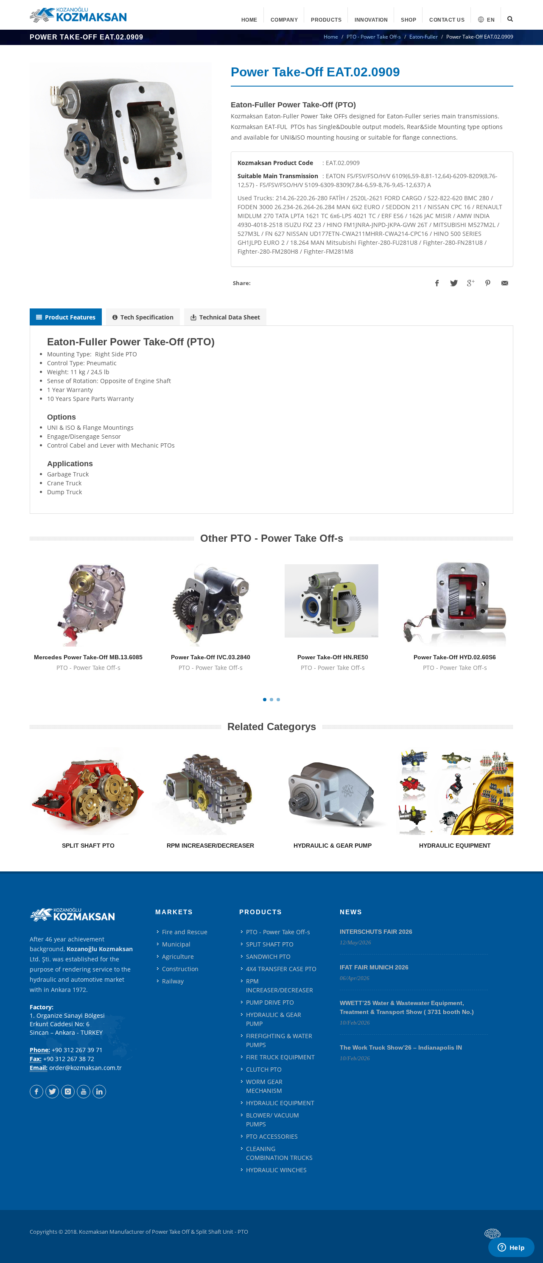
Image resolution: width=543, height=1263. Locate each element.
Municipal (176, 944)
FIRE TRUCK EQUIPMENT (280, 1057)
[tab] (66, 317)
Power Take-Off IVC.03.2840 (210, 657)
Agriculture (178, 956)
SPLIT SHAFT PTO (88, 845)
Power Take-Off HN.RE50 (332, 657)
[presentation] (66, 316)
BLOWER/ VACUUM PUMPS (272, 1119)
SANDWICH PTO (268, 956)
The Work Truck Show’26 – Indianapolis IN (401, 1047)
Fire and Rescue (184, 932)
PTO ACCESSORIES (272, 1136)
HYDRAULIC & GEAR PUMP (333, 845)
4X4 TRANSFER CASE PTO (281, 969)
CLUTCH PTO (264, 1069)
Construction (180, 969)
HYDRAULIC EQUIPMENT (455, 845)
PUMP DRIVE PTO (270, 1002)
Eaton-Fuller (423, 36)
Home (331, 36)
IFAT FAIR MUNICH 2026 (374, 967)
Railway (173, 981)
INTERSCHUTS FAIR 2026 (376, 931)
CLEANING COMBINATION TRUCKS (279, 1153)
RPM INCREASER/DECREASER (210, 845)
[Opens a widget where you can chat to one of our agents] (511, 1248)
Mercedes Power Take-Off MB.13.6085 (88, 657)
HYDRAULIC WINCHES (276, 1170)
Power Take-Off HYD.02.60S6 (455, 657)
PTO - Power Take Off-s (374, 36)
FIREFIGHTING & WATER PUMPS (279, 1040)
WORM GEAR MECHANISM (264, 1086)
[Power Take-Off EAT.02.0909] (121, 130)
